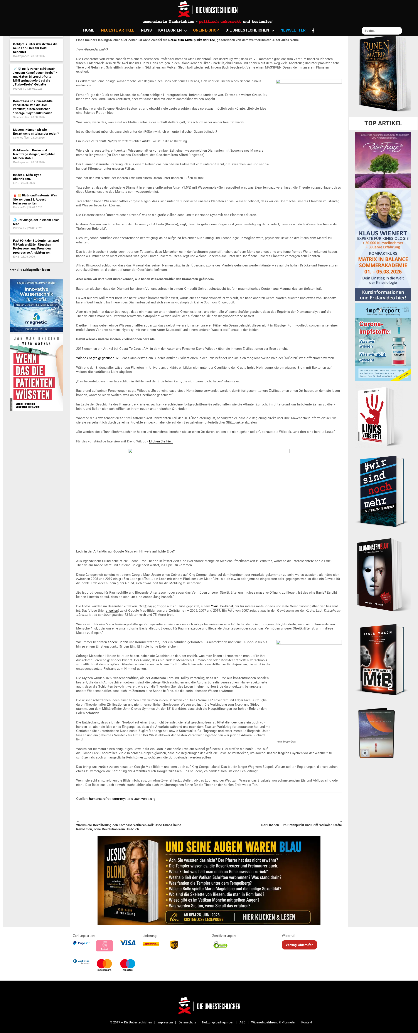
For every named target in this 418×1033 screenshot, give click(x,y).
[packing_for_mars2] (383, 731)
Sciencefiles (21, 117)
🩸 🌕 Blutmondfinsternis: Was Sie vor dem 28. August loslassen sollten (35, 199)
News (146, 30)
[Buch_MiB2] (383, 659)
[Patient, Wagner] (36, 372)
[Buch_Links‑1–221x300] (379, 415)
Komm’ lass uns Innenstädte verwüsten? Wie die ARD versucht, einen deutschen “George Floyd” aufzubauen (33, 107)
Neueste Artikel (117, 30)
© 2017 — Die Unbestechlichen (131, 1022)
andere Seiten (118, 642)
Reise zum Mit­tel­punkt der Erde (191, 40)
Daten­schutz (187, 1022)
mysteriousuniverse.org (137, 799)
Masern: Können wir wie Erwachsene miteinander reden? (36, 131)
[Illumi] (383, 575)
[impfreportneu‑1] (383, 342)
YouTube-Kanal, (222, 606)
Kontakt (306, 1022)
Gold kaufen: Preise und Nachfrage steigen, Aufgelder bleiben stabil (34, 154)
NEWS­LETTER (292, 30)
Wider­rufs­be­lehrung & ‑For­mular (273, 1022)
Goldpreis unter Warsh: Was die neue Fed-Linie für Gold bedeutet (35, 48)
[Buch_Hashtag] (383, 491)
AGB (242, 1022)
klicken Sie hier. (161, 441)
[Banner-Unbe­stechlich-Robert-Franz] (383, 160)
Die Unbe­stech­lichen (247, 30)
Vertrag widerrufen (299, 945)
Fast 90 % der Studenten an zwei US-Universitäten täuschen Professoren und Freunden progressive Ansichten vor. (36, 246)
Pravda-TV (19, 88)
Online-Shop (206, 30)
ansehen (112, 611)
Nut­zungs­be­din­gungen (218, 1022)
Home (88, 30)
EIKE (16, 182)
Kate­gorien (170, 30)
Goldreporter (21, 56)
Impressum (165, 1022)
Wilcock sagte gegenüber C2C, (98, 358)
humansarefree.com (104, 799)
